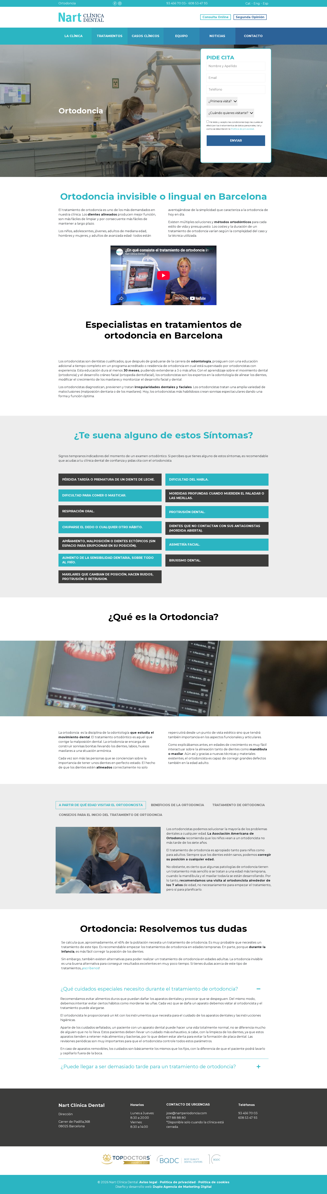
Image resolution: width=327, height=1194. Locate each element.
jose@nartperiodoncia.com (186, 1113)
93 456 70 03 (176, 3)
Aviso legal (148, 1182)
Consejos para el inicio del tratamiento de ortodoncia (110, 815)
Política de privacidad (242, 128)
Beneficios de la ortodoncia (177, 805)
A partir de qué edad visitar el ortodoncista (101, 805)
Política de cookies (213, 1182)
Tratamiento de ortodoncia (238, 805)
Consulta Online (215, 17)
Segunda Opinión (250, 17)
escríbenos (91, 968)
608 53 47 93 (198, 3)
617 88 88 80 (176, 1118)
